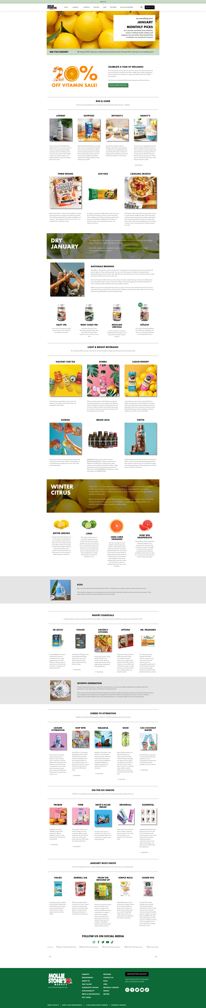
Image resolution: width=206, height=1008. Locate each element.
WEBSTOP (123, 1005)
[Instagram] (94, 942)
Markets (75, 7)
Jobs (104, 7)
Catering (86, 7)
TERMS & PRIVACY (53, 1005)
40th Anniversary (126, 7)
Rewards (113, 7)
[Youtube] (107, 942)
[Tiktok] (112, 942)
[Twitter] (103, 942)
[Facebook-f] (98, 942)
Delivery (96, 7)
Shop (66, 7)
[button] (141, 7)
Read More (139, 165)
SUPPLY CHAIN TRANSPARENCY (72, 1005)
